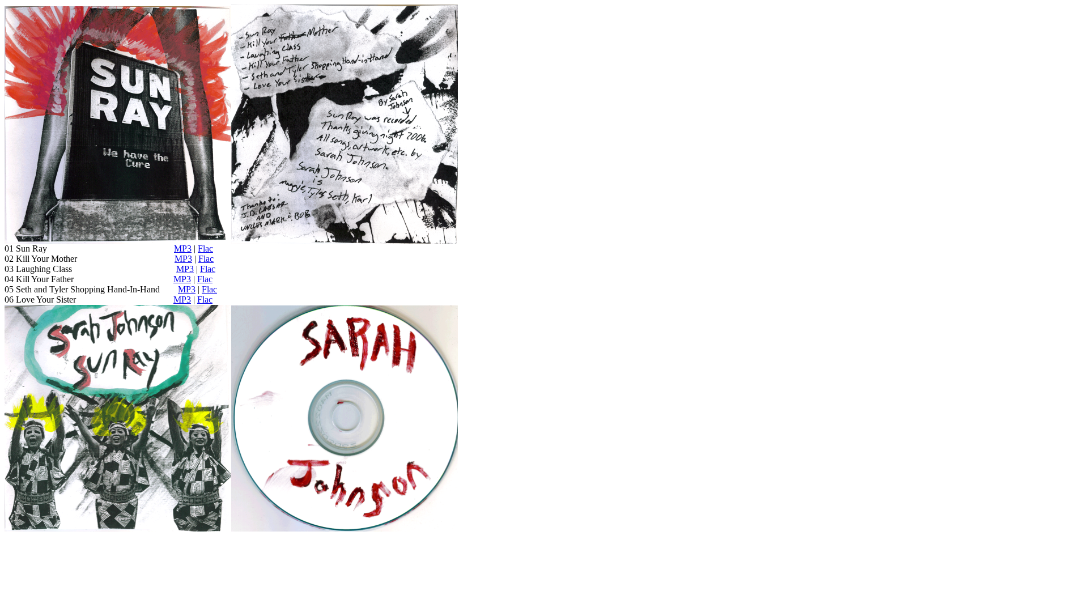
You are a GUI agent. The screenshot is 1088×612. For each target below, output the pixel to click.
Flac (205, 248)
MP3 (183, 248)
